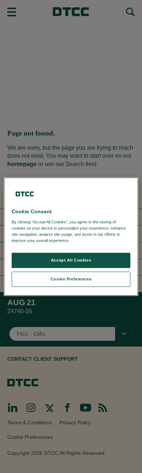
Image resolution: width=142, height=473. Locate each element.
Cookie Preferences (71, 278)
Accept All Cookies (71, 260)
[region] (71, 236)
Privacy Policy (85, 240)
